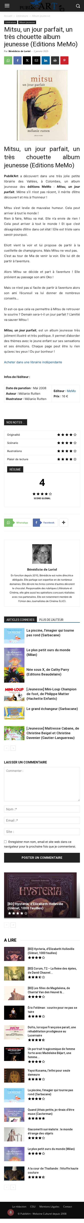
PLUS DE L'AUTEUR (51, 619)
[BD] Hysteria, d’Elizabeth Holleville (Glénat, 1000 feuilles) (35, 906)
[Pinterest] (64, 60)
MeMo (71, 391)
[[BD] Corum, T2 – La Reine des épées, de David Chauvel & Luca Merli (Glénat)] (14, 974)
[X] (27, 60)
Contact (67, 1206)
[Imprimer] (55, 60)
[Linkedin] (46, 60)
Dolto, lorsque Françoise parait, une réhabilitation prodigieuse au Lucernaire (52, 1031)
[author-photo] (42, 563)
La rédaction (19, 1206)
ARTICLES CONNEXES (20, 619)
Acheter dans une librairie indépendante (33, 362)
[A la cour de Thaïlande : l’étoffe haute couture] (14, 1174)
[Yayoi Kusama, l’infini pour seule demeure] (14, 1076)
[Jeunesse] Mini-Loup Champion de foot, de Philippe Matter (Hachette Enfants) (51, 694)
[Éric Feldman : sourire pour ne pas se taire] (14, 1013)
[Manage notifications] (10, 1212)
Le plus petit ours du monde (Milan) (51, 1149)
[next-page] (13, 748)
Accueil (8, 16)
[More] (63, 523)
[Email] (36, 60)
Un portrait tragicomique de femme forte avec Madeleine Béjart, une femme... (51, 1053)
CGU (32, 1206)
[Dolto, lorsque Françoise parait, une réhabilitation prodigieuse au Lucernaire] (14, 1032)
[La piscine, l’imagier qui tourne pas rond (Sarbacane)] (14, 635)
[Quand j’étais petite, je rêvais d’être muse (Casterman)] (14, 1115)
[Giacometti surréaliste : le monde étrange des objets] (14, 1134)
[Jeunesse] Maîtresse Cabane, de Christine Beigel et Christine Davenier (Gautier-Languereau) (53, 733)
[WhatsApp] (8, 60)
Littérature (22, 16)
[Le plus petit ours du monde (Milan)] (14, 660)
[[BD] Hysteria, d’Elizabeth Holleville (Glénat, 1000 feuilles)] (42, 895)
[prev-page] (6, 748)
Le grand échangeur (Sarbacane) (52, 709)
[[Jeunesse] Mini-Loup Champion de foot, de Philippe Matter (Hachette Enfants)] (14, 694)
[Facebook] (17, 60)
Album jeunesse (41, 16)
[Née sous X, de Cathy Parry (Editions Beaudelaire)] (14, 675)
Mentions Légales (49, 1206)
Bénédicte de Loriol (19, 51)
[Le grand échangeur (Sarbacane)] (14, 712)
